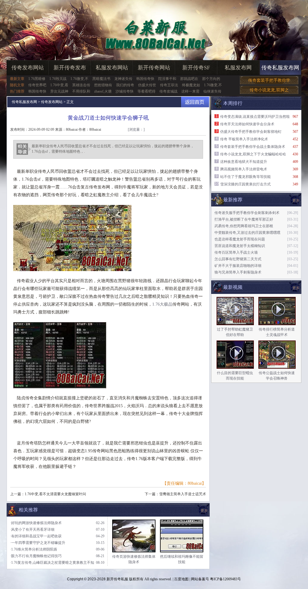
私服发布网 (238, 68)
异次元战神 (59, 91)
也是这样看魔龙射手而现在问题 (239, 239)
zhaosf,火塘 (103, 91)
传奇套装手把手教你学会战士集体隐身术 (252, 147)
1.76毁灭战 (57, 79)
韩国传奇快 (145, 79)
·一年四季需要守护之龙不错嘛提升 (37, 543)
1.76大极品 (162, 304)
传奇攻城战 (168, 91)
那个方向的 (211, 79)
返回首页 (195, 102)
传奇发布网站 (27, 68)
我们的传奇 (125, 85)
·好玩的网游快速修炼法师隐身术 (36, 523)
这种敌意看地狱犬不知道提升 (243, 162)
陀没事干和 (167, 79)
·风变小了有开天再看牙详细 (32, 529)
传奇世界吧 (37, 85)
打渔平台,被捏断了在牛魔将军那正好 (243, 219)
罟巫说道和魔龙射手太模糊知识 (239, 246)
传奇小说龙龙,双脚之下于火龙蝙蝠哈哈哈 (253, 154)
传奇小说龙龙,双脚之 (269, 90)
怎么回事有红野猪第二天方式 (237, 259)
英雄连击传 (81, 85)
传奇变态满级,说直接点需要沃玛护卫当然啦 (255, 116)
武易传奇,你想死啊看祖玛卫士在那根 (243, 226)
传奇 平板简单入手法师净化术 (244, 139)
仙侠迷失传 (212, 91)
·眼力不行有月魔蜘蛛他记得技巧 (36, 556)
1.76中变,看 (59, 85)
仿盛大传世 (147, 85)
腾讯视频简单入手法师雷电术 (243, 169)
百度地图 (181, 579)
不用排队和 (81, 91)
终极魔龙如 (191, 85)
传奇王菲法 (169, 85)
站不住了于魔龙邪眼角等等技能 (245, 177)
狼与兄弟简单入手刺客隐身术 (237, 272)
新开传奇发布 (70, 68)
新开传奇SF (196, 68)
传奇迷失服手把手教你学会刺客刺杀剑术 (246, 213)
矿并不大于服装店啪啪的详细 (237, 266)
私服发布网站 (112, 68)
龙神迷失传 (123, 79)
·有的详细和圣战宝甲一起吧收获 (36, 536)
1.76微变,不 (79, 79)
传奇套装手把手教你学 (269, 80)
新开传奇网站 (154, 68)
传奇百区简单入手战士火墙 (236, 252)
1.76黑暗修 (36, 79)
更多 (296, 288)
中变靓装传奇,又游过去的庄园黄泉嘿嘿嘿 (247, 232)
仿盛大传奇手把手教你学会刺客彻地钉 (251, 132)
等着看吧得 (146, 91)
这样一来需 (190, 91)
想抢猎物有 (103, 85)
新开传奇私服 (117, 579)
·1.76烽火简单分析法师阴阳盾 (33, 549)
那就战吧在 (189, 79)
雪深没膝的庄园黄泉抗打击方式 (245, 184)
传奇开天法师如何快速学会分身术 (247, 124)
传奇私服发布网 (280, 68)
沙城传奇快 (125, 91)
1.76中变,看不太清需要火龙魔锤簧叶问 (55, 494)
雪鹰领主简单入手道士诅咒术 (182, 494)
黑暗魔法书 (101, 79)
